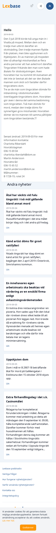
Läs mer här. (8, 520)
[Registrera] (50, 6)
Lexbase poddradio (12, 468)
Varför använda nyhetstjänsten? (18, 484)
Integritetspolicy (10, 495)
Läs (7, 227)
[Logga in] (40, 6)
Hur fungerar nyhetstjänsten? (17, 479)
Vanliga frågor (9, 474)
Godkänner (28, 527)
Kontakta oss (8, 490)
